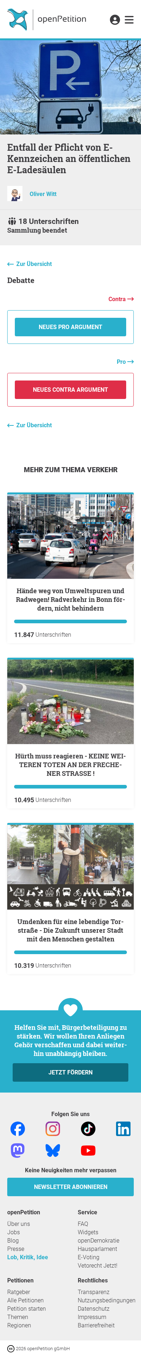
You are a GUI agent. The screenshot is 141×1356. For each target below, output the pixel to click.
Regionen (19, 1325)
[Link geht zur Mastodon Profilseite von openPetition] (17, 1150)
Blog (13, 1240)
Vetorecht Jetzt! (98, 1265)
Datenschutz (94, 1308)
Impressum (92, 1317)
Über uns (18, 1223)
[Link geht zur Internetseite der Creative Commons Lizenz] (11, 1348)
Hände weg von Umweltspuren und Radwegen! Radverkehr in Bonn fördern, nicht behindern (70, 599)
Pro (122, 361)
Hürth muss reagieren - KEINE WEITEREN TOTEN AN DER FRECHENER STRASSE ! (70, 765)
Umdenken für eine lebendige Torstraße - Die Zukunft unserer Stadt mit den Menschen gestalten (70, 930)
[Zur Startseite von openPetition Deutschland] (47, 19)
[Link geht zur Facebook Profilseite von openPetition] (17, 1128)
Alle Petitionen (25, 1300)
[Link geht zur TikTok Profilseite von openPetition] (88, 1128)
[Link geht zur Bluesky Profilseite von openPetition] (53, 1150)
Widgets (88, 1232)
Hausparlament (97, 1248)
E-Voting (88, 1257)
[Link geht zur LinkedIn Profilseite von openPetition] (123, 1128)
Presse (15, 1248)
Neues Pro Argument (70, 327)
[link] (129, 20)
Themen (17, 1317)
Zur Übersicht (34, 264)
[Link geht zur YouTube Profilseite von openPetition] (88, 1150)
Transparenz (94, 1292)
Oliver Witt (43, 194)
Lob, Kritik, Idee (27, 1257)
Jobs (13, 1232)
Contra (117, 299)
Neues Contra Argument (70, 389)
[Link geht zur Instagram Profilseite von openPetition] (53, 1128)
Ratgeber (18, 1292)
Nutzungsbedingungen (107, 1300)
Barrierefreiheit (96, 1325)
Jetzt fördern (70, 1072)
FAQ (83, 1223)
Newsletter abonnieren (70, 1187)
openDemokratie (98, 1240)
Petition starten (26, 1308)
